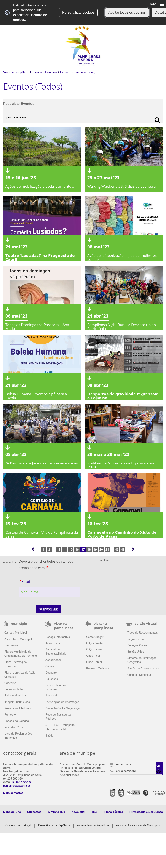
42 (116, 549)
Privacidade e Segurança (146, 811)
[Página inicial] (83, 63)
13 (59, 549)
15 (71, 549)
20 (101, 549)
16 (77, 549)
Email (34, 581)
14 (65, 549)
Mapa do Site (12, 811)
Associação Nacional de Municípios (138, 825)
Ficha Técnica (113, 811)
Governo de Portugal (18, 825)
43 (122, 549)
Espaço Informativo (44, 72)
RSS (95, 811)
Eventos (65, 72)
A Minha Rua (56, 811)
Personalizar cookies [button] (78, 12)
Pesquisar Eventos (18, 104)
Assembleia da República (93, 825)
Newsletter (78, 811)
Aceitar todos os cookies (127, 12)
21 (107, 549)
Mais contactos (13, 792)
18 (89, 549)
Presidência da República (54, 825)
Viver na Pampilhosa (16, 72)
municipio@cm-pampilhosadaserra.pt (17, 783)
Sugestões (34, 811)
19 (95, 549)
